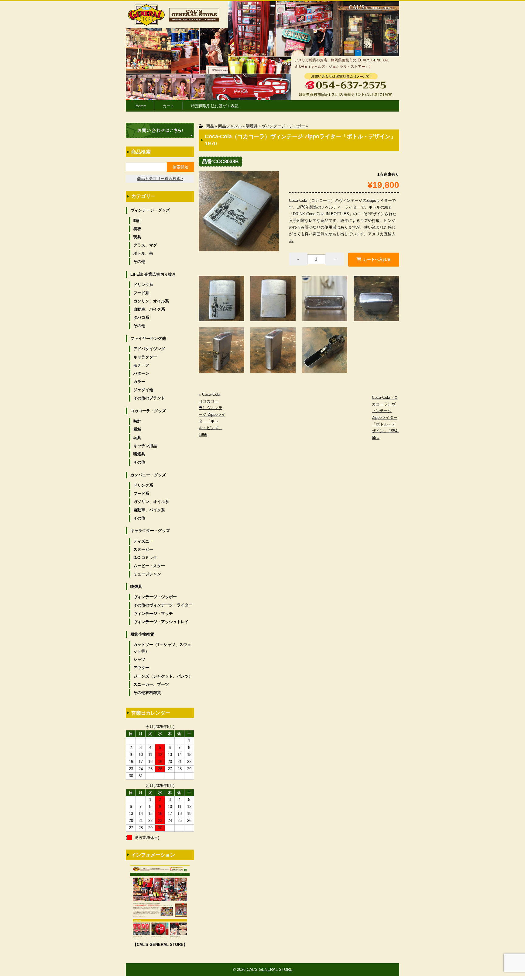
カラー (139, 381)
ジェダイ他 (143, 390)
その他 (139, 261)
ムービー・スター (149, 566)
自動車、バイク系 (149, 309)
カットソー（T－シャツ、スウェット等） (162, 648)
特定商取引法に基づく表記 (214, 106)
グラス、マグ (145, 245)
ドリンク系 (143, 284)
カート (168, 106)
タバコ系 (141, 317)
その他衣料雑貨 (147, 692)
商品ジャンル (230, 126)
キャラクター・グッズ (150, 530)
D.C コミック (145, 557)
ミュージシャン (147, 574)
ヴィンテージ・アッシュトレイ (161, 621)
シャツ (139, 659)
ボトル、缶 (143, 253)
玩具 (137, 237)
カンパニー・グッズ (148, 475)
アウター (141, 667)
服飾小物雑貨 (142, 634)
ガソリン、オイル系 (151, 301)
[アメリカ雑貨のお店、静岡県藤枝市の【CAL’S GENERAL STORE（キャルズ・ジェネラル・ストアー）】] (146, 23)
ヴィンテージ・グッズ (150, 210)
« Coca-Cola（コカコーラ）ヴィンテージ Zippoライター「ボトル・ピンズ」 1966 (212, 414)
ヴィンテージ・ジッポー (283, 126)
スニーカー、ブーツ (151, 684)
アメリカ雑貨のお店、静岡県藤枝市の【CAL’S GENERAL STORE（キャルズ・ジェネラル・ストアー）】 (341, 63)
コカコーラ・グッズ (148, 411)
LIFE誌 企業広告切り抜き (153, 274)
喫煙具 (252, 126)
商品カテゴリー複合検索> (160, 178)
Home (141, 106)
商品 (210, 126)
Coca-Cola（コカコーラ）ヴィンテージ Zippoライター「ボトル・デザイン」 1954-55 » (385, 417)
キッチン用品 (145, 445)
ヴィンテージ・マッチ (153, 613)
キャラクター (145, 357)
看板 (137, 228)
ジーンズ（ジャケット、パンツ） (163, 676)
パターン (141, 373)
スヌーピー (143, 549)
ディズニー (143, 541)
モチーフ (141, 365)
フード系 (141, 293)
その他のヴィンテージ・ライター (163, 605)
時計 (137, 220)
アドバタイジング (149, 349)
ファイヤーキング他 (148, 338)
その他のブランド (149, 398)
